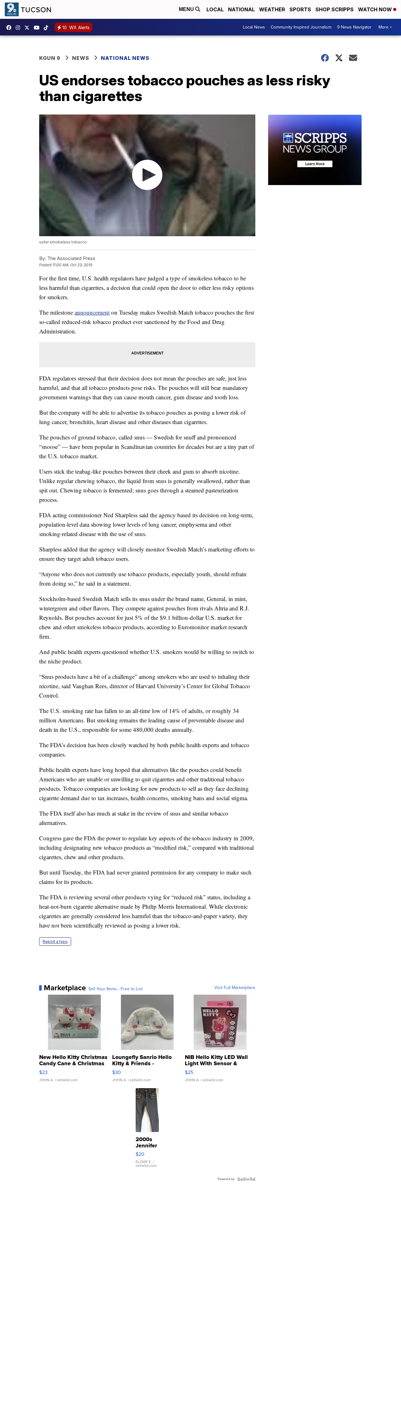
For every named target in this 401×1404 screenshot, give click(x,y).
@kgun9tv (47, 27)
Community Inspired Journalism (301, 27)
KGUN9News (10, 27)
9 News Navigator (354, 27)
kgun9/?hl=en (19, 27)
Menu (187, 9)
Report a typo (55, 941)
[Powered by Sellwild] (246, 1179)
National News (125, 58)
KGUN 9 (49, 58)
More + (385, 27)
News (80, 58)
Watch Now (375, 9)
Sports (300, 9)
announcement (92, 312)
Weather (272, 9)
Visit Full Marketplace (234, 988)
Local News (254, 27)
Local (215, 9)
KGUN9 (28, 27)
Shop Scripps (334, 9)
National (241, 9)
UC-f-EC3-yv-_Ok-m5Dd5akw (38, 27)
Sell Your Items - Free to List (115, 989)
